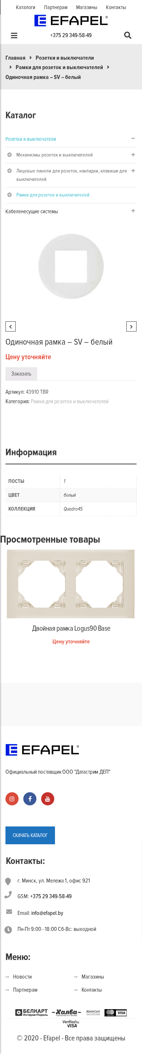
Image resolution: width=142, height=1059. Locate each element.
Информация (31, 452)
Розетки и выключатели (65, 58)
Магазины (86, 7)
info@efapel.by (47, 913)
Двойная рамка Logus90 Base (71, 628)
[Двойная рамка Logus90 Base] (71, 583)
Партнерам (55, 7)
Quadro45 (73, 509)
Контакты (116, 7)
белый (70, 495)
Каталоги (25, 7)
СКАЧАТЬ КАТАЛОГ (30, 835)
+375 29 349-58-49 (71, 35)
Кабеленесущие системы (31, 211)
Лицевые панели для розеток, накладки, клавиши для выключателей (71, 175)
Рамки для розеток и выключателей (59, 67)
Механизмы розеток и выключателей (54, 155)
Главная (15, 58)
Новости (22, 976)
